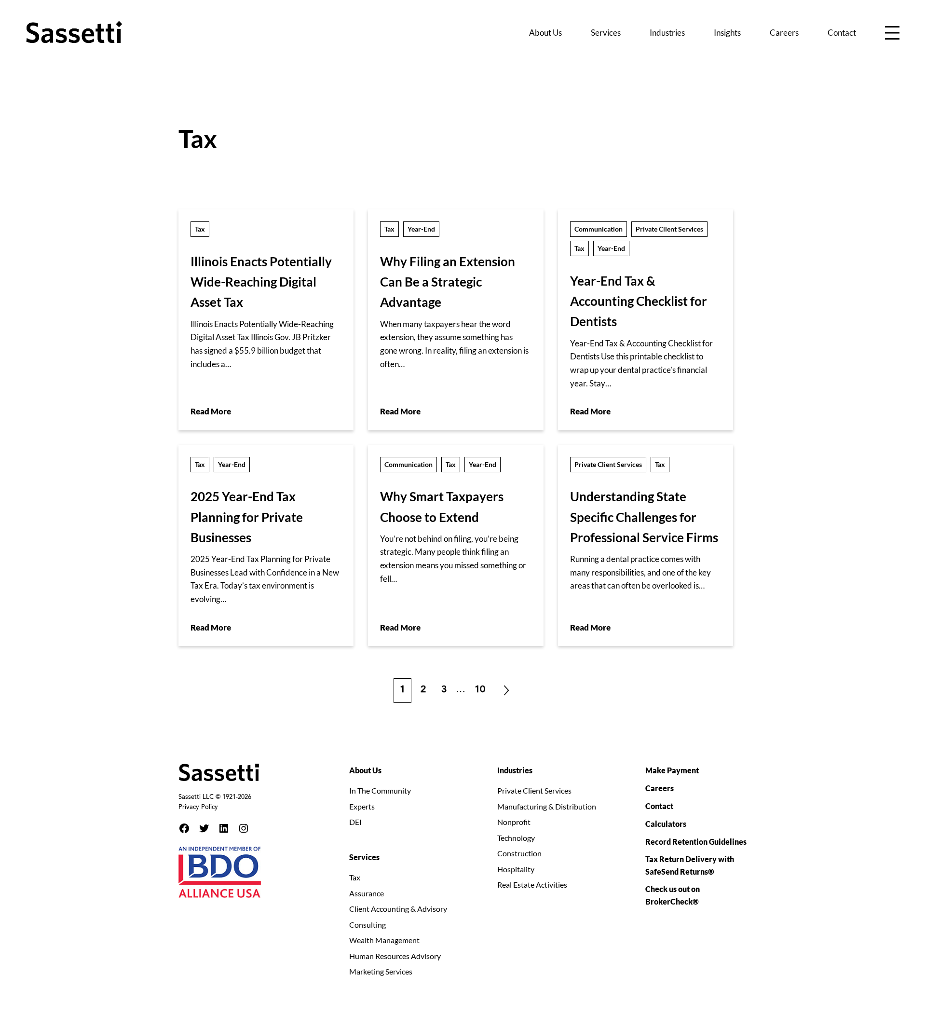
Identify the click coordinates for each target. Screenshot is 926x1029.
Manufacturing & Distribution (546, 806)
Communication (598, 229)
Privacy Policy (198, 807)
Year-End (421, 229)
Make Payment (672, 770)
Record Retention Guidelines (696, 841)
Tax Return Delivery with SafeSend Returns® (689, 865)
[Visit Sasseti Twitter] (204, 828)
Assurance (366, 893)
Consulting (367, 924)
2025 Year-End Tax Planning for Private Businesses (247, 517)
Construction (519, 853)
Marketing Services (380, 971)
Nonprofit (514, 821)
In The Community (380, 790)
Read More (211, 411)
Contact (659, 805)
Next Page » (506, 690)
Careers (659, 788)
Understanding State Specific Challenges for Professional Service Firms (644, 517)
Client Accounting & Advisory (398, 908)
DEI (355, 821)
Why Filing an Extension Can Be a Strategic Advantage (447, 282)
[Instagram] (243, 828)
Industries (514, 770)
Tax (200, 229)
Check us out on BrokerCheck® (672, 895)
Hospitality (515, 869)
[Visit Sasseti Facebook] (184, 828)
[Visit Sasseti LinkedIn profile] (224, 828)
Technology (516, 837)
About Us (365, 770)
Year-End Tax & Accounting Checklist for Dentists (638, 301)
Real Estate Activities (532, 884)
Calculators (665, 823)
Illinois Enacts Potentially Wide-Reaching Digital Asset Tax (261, 282)
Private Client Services (669, 229)
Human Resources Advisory (395, 955)
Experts (362, 806)
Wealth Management (384, 940)
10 (482, 686)
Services (364, 857)
